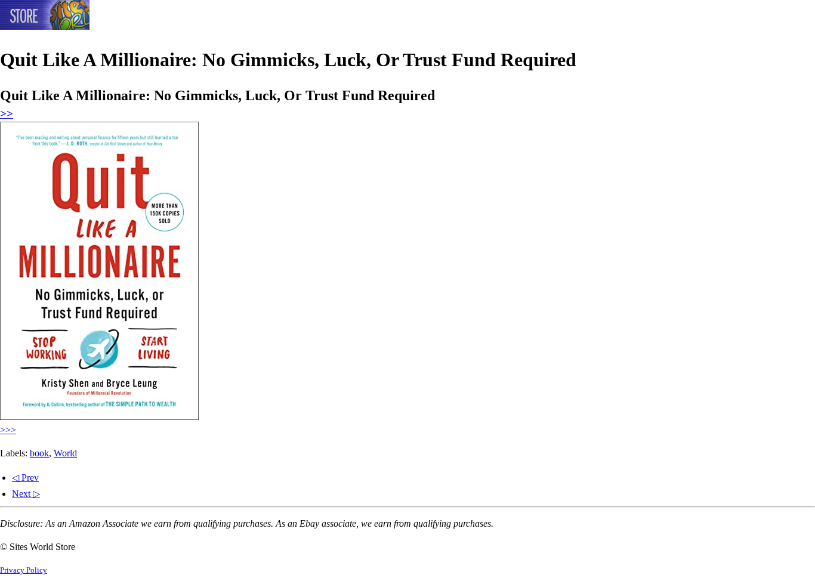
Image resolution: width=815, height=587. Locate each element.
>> (6, 113)
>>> (8, 430)
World (65, 453)
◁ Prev (25, 477)
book (39, 453)
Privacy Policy (23, 570)
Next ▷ (26, 494)
